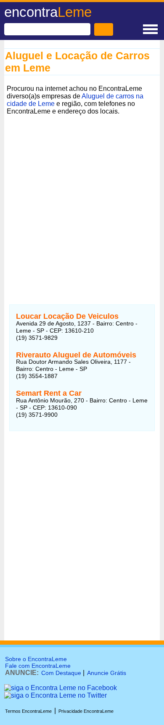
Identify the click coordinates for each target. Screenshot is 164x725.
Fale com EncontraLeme (38, 665)
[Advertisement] (82, 200)
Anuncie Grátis (106, 672)
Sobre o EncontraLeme (36, 659)
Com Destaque (61, 672)
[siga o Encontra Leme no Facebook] (60, 687)
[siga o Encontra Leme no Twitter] (55, 695)
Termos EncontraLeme (28, 711)
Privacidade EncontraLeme (86, 711)
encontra (48, 12)
